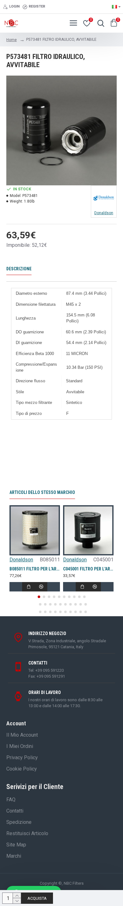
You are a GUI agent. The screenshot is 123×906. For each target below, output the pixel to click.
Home (11, 40)
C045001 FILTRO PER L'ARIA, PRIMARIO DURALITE (88, 568)
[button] (39, 597)
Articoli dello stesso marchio (42, 492)
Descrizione (19, 268)
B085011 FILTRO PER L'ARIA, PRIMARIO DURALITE (34, 568)
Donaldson (21, 560)
